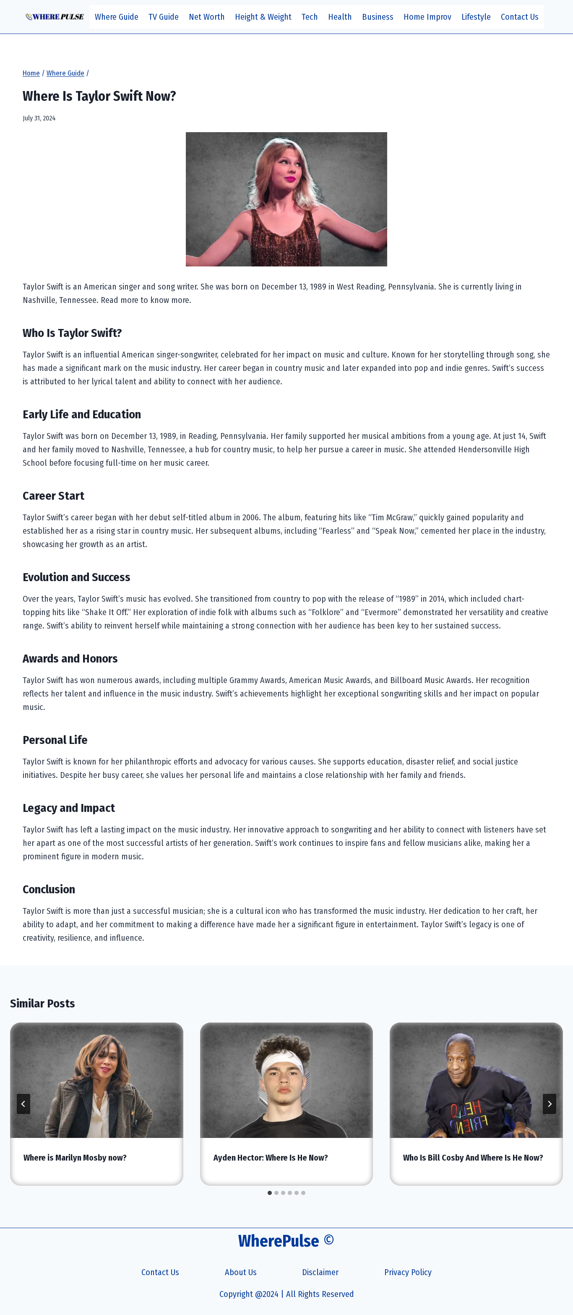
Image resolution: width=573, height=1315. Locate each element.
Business (377, 17)
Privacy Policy (408, 1272)
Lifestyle (476, 17)
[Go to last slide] (23, 1104)
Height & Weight (263, 17)
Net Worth (207, 17)
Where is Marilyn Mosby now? (75, 1158)
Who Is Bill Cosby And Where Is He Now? (473, 1158)
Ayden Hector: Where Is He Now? (271, 1158)
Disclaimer (320, 1272)
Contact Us (520, 17)
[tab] (270, 1193)
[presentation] (96, 1080)
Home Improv (427, 17)
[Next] (549, 1104)
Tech (310, 17)
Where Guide (116, 17)
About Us (241, 1272)
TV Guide (163, 17)
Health (340, 17)
